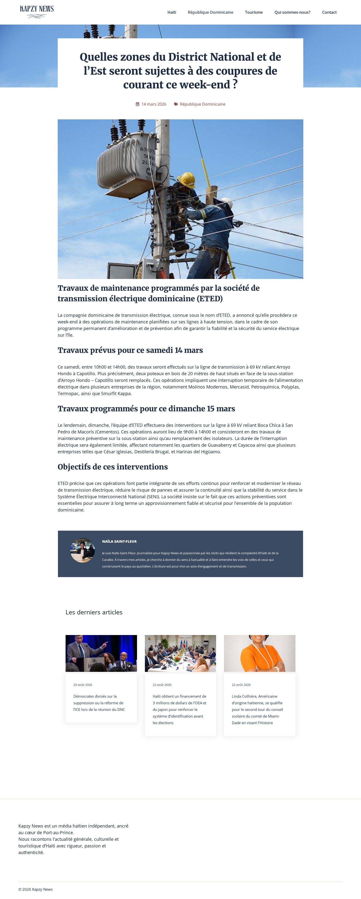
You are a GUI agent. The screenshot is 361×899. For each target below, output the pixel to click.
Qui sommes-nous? (292, 12)
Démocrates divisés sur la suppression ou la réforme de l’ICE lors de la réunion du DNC (99, 703)
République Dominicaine (210, 12)
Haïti (171, 12)
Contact (329, 12)
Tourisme (254, 12)
